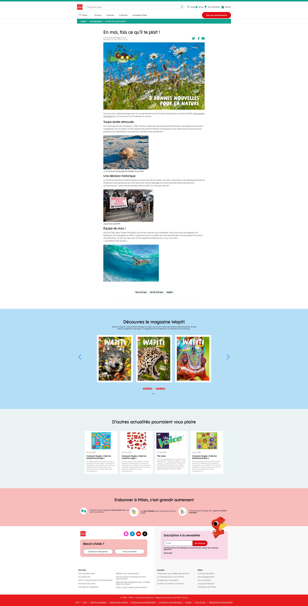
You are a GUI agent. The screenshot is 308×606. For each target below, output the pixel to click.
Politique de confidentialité (143, 602)
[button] (79, 357)
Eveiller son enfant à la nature (170, 583)
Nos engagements (206, 577)
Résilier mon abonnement (127, 573)
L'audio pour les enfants (168, 580)
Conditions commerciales (170, 602)
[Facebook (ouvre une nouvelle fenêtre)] (132, 535)
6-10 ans (110, 15)
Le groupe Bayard (206, 583)
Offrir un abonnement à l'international (95, 580)
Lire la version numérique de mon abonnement (131, 578)
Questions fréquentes (98, 551)
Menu (84, 15)
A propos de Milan (206, 573)
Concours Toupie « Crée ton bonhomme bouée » (99, 457)
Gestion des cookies (119, 602)
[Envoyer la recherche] (182, 7)
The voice (161, 456)
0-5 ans (98, 15)
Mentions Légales (98, 602)
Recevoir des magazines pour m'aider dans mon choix (133, 583)
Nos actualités (204, 580)
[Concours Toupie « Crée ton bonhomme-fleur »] (207, 440)
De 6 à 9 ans (141, 292)
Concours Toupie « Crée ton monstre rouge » (134, 457)
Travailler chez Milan (207, 587)
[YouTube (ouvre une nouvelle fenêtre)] (138, 535)
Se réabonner (84, 577)
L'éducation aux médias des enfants (173, 573)
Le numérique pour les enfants (170, 577)
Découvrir (160, 389)
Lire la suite (168, 553)
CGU (85, 602)
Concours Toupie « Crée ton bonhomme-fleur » (204, 457)
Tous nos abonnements (216, 15)
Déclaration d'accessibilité (221, 602)
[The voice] (171, 440)
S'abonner (147, 389)
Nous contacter (130, 551)
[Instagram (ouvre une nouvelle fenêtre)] (126, 535)
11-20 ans (123, 15)
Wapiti (170, 292)
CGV (77, 602)
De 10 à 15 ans (156, 292)
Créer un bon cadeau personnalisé (131, 587)
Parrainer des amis (86, 583)
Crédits (188, 602)
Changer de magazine (88, 587)
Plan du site (200, 602)
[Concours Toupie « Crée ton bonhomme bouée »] (101, 440)
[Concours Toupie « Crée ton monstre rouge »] (136, 440)
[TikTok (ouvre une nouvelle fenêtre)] (144, 535)
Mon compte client (86, 573)
